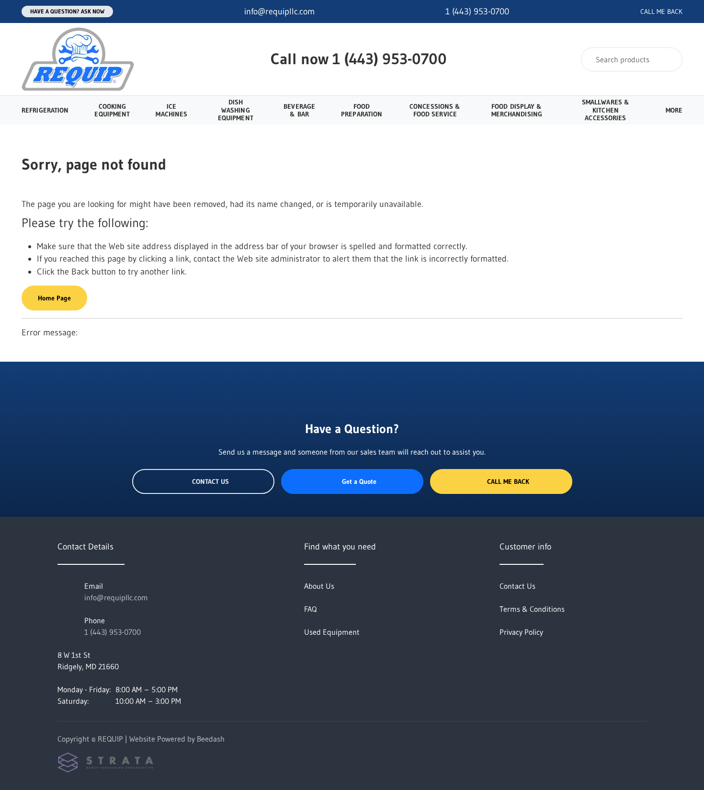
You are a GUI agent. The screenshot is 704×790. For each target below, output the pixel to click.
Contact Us (210, 481)
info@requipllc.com (116, 597)
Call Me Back (508, 481)
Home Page (54, 298)
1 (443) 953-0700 (389, 58)
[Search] (668, 59)
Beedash (211, 739)
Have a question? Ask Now (67, 11)
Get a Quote (359, 481)
